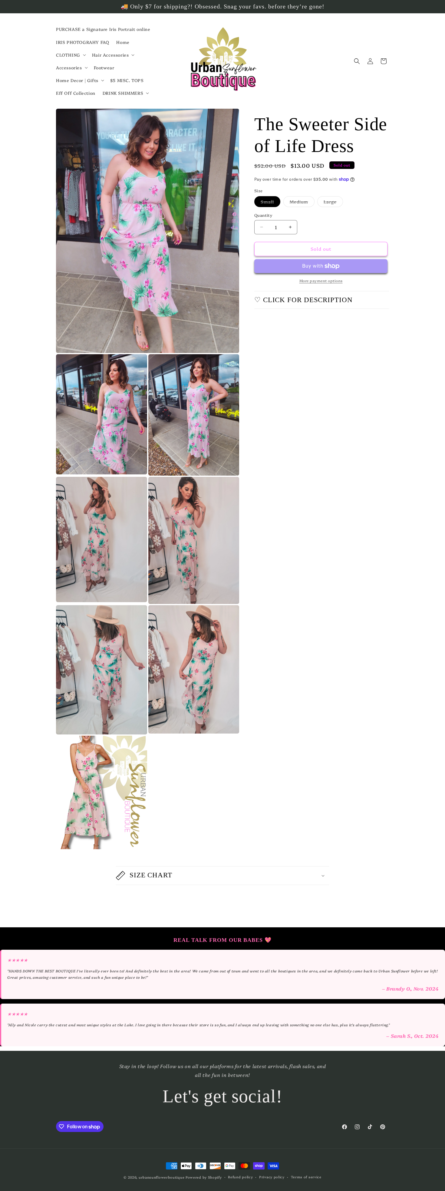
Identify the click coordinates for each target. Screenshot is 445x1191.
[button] (70, 54)
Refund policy (240, 1177)
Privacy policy (272, 1177)
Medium (302, 202)
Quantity (263, 215)
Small (270, 202)
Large (333, 202)
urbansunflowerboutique (161, 1177)
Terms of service (306, 1177)
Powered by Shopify (204, 1177)
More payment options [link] (321, 280)
